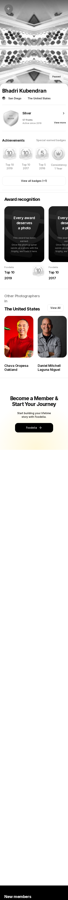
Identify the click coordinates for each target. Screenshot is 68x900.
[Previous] (8, 8)
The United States (39, 98)
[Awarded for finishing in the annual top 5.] (42, 153)
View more (60, 122)
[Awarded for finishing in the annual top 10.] (9, 153)
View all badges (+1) (34, 180)
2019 (8, 278)
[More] (63, 113)
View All (55, 307)
